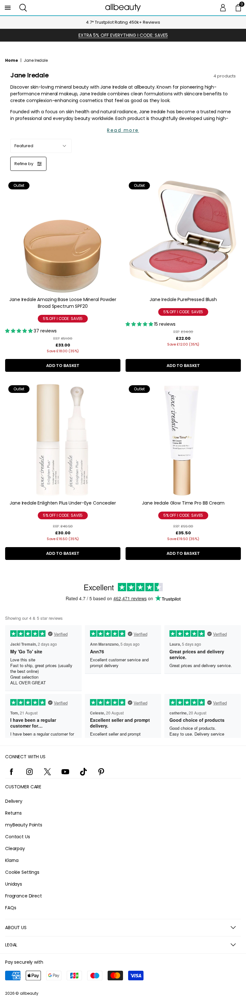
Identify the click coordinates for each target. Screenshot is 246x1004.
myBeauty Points (23, 825)
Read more (123, 130)
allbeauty (29, 993)
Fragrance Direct (23, 896)
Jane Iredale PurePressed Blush (183, 299)
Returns (13, 813)
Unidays (13, 884)
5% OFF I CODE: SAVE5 (63, 318)
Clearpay (15, 848)
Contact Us (17, 836)
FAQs (10, 907)
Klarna (12, 860)
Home (11, 60)
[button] (23, 7)
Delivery (13, 801)
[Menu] (7, 7)
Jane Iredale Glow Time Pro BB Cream (183, 503)
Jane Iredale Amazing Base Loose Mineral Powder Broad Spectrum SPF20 (62, 302)
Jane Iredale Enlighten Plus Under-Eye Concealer (63, 503)
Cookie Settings (22, 872)
